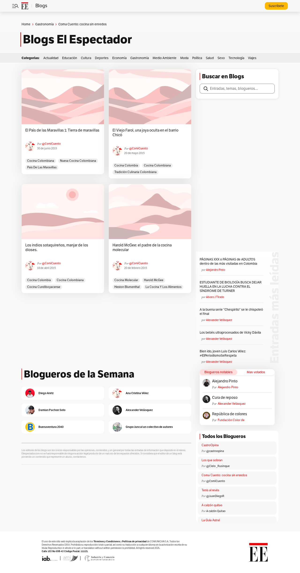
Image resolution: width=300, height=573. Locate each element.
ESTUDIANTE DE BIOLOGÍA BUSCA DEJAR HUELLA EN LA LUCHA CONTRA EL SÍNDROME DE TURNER (231, 286)
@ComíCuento (51, 143)
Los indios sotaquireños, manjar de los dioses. (56, 247)
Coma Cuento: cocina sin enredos (224, 475)
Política (197, 58)
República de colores (229, 414)
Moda (184, 58)
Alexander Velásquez (219, 320)
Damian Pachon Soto (51, 410)
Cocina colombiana (40, 161)
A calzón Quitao (215, 511)
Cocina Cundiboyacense (43, 287)
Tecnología (236, 58)
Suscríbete (276, 6)
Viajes (252, 58)
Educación (69, 58)
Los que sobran (212, 460)
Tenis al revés (210, 490)
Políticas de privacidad (134, 541)
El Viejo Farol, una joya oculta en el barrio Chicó (145, 132)
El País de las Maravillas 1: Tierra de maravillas (62, 130)
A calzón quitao (212, 505)
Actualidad (50, 58)
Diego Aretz (46, 393)
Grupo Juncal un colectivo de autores (149, 427)
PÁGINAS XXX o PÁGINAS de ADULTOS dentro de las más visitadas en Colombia (228, 261)
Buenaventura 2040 (51, 427)
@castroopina (215, 451)
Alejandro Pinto (215, 269)
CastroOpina (210, 445)
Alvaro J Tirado (215, 297)
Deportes (102, 58)
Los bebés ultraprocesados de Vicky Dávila (231, 333)
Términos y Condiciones (107, 541)
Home (26, 24)
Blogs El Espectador (77, 39)
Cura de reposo (224, 397)
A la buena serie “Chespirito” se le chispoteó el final (231, 312)
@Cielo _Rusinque (218, 466)
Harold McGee (153, 280)
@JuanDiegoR (215, 496)
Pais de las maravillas (41, 167)
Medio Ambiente (164, 58)
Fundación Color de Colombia (231, 420)
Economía (119, 58)
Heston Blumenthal (127, 287)
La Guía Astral (211, 520)
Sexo (221, 58)
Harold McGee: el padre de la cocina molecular (142, 247)
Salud (210, 58)
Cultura (86, 58)
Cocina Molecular (126, 280)
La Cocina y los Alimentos (163, 287)
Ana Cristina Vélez (137, 393)
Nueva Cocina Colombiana (78, 161)
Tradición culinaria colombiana (135, 172)
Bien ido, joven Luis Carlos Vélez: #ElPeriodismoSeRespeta (223, 353)
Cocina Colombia (126, 165)
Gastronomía (44, 24)
